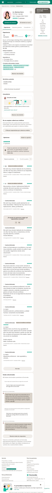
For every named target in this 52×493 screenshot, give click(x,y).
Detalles (5, 83)
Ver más (22, 369)
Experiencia (7, 27)
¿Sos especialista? (43, 2)
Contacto (4, 467)
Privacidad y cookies (7, 461)
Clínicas (29, 462)
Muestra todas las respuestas (18, 436)
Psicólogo (13, 6)
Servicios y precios (17, 27)
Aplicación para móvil (32, 472)
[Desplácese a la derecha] (32, 27)
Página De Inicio (5, 6)
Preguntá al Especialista (33, 464)
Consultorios (27, 27)
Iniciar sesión (33, 2)
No (19, 222)
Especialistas (30, 461)
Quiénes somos (6, 465)
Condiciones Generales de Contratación (12, 470)
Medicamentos (30, 465)
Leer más (16, 489)
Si (16, 222)
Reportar (5, 176)
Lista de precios (6, 477)
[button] (10, 22)
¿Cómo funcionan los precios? (12, 89)
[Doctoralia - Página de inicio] (3, 2)
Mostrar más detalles (18, 74)
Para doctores (5, 479)
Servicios (29, 467)
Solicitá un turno (42, 35)
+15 (15, 69)
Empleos (9, 469)
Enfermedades (30, 469)
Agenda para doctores (7, 480)
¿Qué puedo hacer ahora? (10, 110)
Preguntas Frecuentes (32, 470)
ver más (5, 48)
